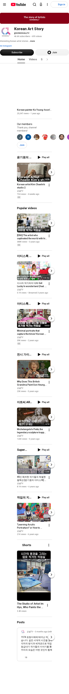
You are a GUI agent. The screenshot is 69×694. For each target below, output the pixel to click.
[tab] (21, 59)
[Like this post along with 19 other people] (22, 657)
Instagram (7, 46)
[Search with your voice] (41, 4)
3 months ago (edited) (45, 632)
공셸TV (20, 191)
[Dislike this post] (31, 657)
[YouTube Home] (18, 4)
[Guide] (4, 4)
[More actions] (49, 185)
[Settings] (47, 4)
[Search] (34, 4)
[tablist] (34, 59)
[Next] (51, 172)
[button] (47, 59)
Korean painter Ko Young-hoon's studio (34, 110)
